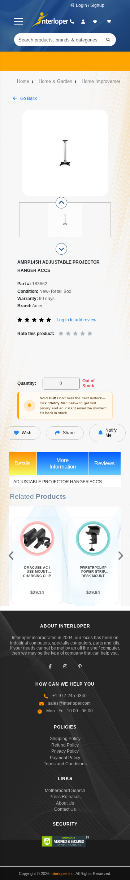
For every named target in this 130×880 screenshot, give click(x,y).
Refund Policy (65, 745)
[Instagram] (65, 666)
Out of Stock (88, 383)
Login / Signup (89, 5)
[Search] (108, 39)
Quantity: (26, 383)
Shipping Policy (65, 738)
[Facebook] (50, 666)
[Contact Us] (71, 21)
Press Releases (65, 796)
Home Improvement (102, 81)
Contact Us (65, 809)
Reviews (104, 463)
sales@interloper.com (69, 703)
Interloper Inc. (63, 873)
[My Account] (83, 21)
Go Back (28, 98)
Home (23, 81)
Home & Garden (55, 81)
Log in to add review (76, 319)
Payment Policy (65, 757)
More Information (62, 463)
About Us (65, 803)
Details (22, 463)
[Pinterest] (80, 666)
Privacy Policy (65, 751)
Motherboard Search (65, 790)
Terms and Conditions (65, 763)
